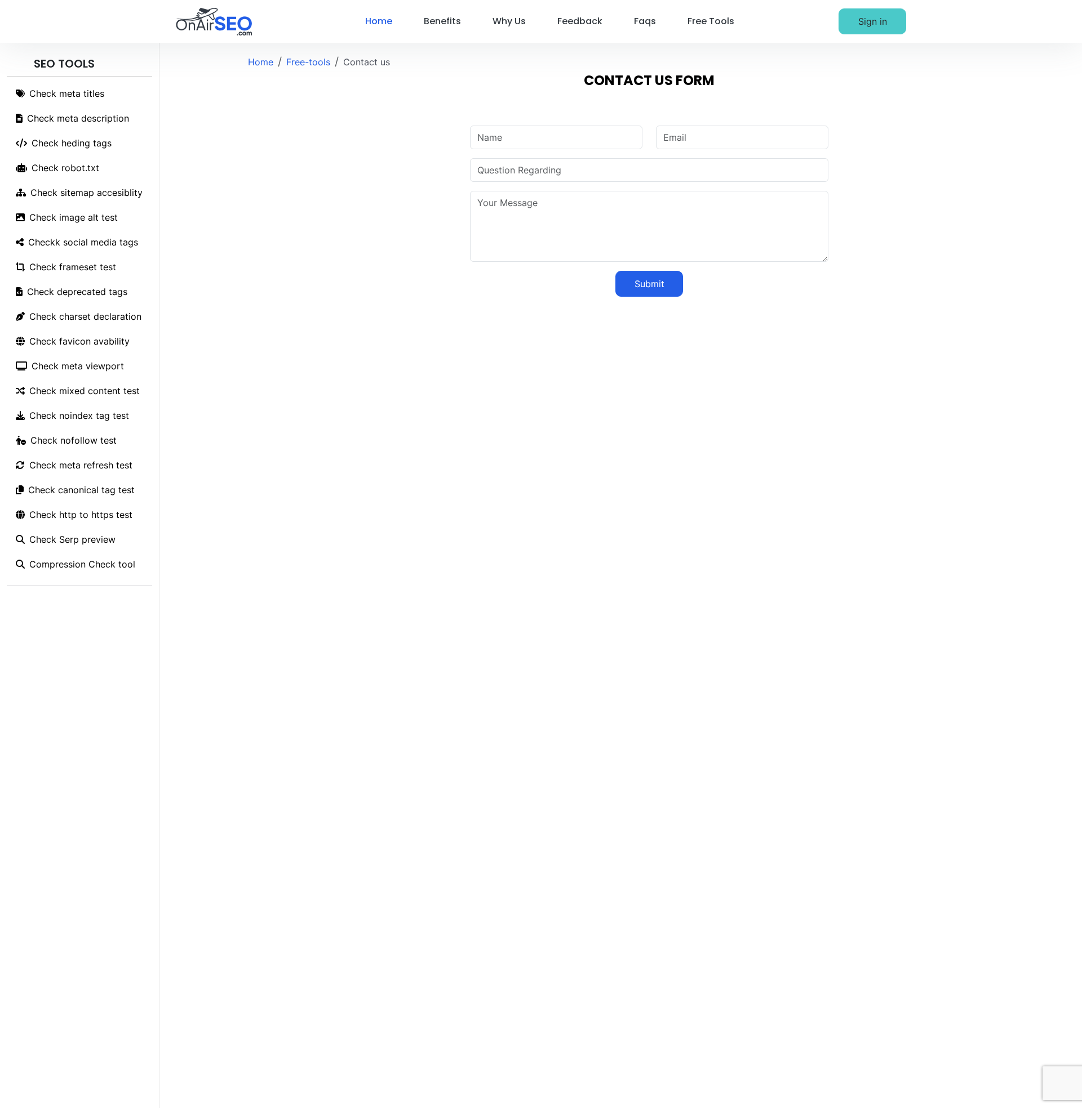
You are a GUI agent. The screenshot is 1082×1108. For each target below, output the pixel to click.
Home (378, 21)
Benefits (442, 21)
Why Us (509, 21)
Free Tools (711, 21)
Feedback (579, 21)
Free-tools (308, 62)
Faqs (645, 21)
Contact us (366, 62)
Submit (649, 283)
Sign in (872, 21)
